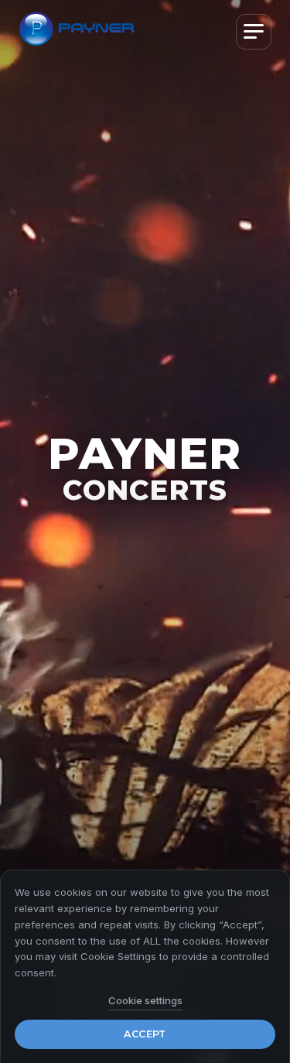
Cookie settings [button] (145, 1000)
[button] (253, 32)
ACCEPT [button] (144, 1034)
